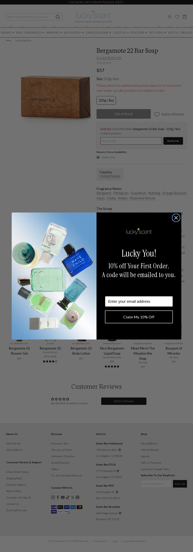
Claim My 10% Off (139, 317)
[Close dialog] (176, 218)
